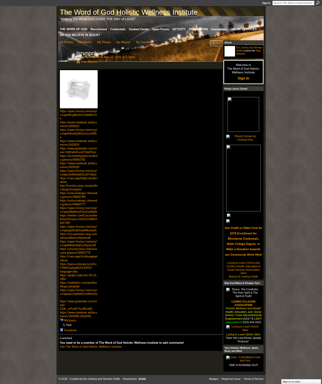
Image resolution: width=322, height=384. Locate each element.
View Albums (89, 61)
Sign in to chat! (291, 381)
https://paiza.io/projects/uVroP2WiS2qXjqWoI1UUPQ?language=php (78, 267)
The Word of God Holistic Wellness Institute (128, 12)
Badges (213, 378)
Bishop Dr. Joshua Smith (243, 276)
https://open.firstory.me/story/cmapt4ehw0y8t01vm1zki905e (78, 133)
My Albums (123, 42)
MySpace (70, 320)
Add (218, 43)
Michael (94, 57)
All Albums (85, 42)
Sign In (266, 3)
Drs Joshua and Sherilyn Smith (101, 378)
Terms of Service (254, 378)
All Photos (66, 42)
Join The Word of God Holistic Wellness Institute (91, 346)
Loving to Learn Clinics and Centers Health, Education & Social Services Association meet (243, 268)
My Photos (104, 42)
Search (318, 3)
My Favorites (144, 42)
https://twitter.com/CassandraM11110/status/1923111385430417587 (78, 219)
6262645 (85, 316)
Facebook (70, 330)
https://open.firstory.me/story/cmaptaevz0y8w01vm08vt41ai (78, 293)
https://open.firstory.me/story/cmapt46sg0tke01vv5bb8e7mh (78, 115)
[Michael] (67, 62)
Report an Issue (231, 378)
